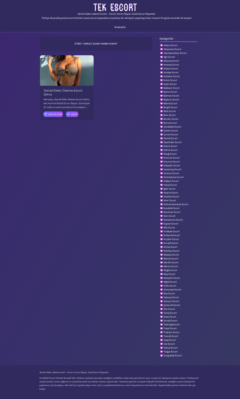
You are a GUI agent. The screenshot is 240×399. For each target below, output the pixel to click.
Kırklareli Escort (172, 235)
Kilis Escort (169, 227)
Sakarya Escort (171, 297)
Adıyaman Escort (172, 49)
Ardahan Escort (172, 76)
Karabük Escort (172, 208)
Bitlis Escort (170, 111)
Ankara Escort (171, 68)
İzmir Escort (170, 200)
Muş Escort (169, 274)
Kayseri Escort (171, 223)
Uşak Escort (170, 340)
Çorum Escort (171, 134)
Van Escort (169, 343)
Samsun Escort (171, 301)
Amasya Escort (171, 64)
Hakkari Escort (171, 181)
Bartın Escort (170, 91)
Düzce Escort (170, 146)
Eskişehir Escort (172, 165)
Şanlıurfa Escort (172, 305)
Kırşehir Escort (171, 239)
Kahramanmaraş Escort (176, 204)
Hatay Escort (170, 184)
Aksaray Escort (171, 60)
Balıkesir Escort (172, 87)
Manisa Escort (171, 258)
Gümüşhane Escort (174, 177)
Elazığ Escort (170, 153)
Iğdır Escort (170, 188)
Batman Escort (171, 95)
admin (74, 114)
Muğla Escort (170, 270)
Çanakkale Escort (172, 126)
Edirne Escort (171, 150)
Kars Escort (170, 215)
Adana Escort (171, 45)
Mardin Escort (171, 262)
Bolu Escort (170, 115)
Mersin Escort (171, 266)
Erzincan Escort (172, 157)
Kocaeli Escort (171, 243)
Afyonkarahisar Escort (175, 53)
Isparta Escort (171, 192)
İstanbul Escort (171, 196)
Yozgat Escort (171, 351)
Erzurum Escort (172, 161)
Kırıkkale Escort (172, 231)
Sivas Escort (170, 316)
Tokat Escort (170, 328)
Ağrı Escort (169, 56)
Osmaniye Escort (172, 289)
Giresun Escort (171, 173)
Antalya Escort (171, 72)
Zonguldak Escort (173, 355)
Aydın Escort (170, 84)
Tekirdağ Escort (172, 324)
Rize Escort (169, 293)
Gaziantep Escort (172, 169)
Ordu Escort (170, 285)
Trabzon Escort (171, 332)
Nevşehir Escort (172, 277)
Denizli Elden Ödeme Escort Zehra (63, 92)
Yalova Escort (171, 347)
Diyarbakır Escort (173, 142)
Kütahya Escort (171, 250)
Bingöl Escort (170, 107)
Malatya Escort (171, 254)
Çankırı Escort (171, 130)
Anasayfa (120, 27)
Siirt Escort (169, 309)
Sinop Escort (170, 312)
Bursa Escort (170, 122)
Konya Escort (170, 246)
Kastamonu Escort (173, 219)
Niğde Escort (170, 281)
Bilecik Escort (170, 103)
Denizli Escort (171, 138)
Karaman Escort (172, 212)
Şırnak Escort (170, 320)
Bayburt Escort (171, 99)
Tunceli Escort (171, 336)
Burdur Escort (171, 118)
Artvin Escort (170, 80)
